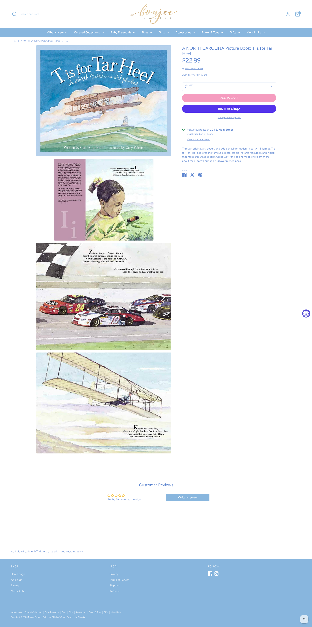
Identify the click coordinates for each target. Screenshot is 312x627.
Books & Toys (211, 32)
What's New (55, 32)
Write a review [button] (188, 498)
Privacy (113, 574)
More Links (254, 32)
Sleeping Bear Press (194, 68)
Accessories (184, 32)
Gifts (233, 32)
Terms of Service (119, 580)
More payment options (229, 117)
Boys (145, 32)
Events (15, 585)
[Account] (288, 14)
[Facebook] (210, 573)
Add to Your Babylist (194, 75)
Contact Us (17, 591)
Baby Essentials (121, 32)
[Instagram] (216, 573)
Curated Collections (87, 32)
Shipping (114, 585)
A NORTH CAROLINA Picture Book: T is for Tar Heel (44, 41)
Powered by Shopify (76, 617)
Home (13, 41)
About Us (16, 580)
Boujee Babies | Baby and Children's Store (47, 617)
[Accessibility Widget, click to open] (306, 314)
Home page (18, 574)
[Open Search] (14, 14)
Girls (162, 32)
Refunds (114, 591)
